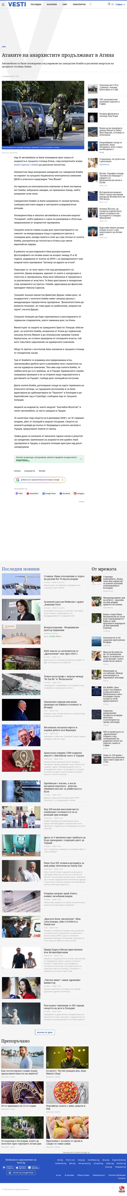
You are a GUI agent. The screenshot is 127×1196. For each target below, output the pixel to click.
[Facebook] (125, 1181)
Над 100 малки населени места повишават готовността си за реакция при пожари (61, 812)
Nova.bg (105, 1160)
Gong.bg (81, 1160)
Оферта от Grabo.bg (51, 633)
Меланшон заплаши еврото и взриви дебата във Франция (60, 729)
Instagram (81, 493)
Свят (64, 4)
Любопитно (79, 4)
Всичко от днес (45, 1032)
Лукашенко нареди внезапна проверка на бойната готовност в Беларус (62, 704)
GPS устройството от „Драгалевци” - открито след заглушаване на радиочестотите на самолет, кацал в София (113, 738)
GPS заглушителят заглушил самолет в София (109, 101)
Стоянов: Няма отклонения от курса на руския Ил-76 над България (64, 577)
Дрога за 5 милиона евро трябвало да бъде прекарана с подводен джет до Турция (65, 840)
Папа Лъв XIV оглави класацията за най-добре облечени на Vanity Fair (64, 864)
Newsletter (34, 493)
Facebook (66, 493)
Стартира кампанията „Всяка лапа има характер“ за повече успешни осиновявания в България (113, 582)
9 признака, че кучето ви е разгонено (112, 160)
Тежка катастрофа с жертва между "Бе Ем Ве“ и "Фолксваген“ (63, 678)
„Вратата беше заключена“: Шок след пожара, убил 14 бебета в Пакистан (62, 921)
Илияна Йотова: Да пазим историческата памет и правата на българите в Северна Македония (110, 213)
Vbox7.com (70, 1160)
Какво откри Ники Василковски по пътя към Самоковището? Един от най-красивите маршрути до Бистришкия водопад (114, 621)
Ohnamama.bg (84, 1163)
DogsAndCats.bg (119, 1160)
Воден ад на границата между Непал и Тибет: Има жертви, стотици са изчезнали (111, 131)
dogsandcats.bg (104, 164)
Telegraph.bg (120, 1167)
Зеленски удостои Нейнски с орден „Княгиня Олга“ (63, 603)
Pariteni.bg (121, 1163)
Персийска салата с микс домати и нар (65, 1107)
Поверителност (99, 1175)
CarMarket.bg (60, 1163)
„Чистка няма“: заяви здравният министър (62, 981)
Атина (18, 471)
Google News (51, 493)
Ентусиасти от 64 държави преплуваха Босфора (114, 640)
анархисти (30, 471)
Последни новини (21, 569)
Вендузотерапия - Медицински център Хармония (61, 629)
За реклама (69, 1175)
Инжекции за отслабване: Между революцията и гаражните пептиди (113, 674)
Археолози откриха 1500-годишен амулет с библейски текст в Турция (64, 754)
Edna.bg (108, 1167)
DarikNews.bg (93, 1160)
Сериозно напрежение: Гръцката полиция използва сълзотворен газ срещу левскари (112, 716)
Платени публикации (117, 1175)
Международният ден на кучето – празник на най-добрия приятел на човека (114, 601)
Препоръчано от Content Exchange (75, 1152)
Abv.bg (60, 1160)
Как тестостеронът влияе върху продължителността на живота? (19, 1072)
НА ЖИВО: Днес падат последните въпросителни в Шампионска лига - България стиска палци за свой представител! (113, 694)
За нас (58, 1175)
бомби (42, 471)
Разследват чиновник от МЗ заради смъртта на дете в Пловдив (64, 1007)
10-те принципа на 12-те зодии (18, 1105)
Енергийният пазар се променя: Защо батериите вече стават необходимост (111, 146)
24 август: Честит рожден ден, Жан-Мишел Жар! (66, 1072)
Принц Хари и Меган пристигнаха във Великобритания (63, 951)
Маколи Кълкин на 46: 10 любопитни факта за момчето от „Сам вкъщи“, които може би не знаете (113, 656)
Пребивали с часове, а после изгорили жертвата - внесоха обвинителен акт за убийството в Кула (63, 787)
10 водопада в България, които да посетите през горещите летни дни (21, 1142)
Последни (36, 4)
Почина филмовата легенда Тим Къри (109, 114)
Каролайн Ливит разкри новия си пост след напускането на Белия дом (111, 231)
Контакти (122, 1178)
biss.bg (101, 152)
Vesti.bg (17, 4)
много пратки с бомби (26, 164)
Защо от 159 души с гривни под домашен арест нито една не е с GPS (114, 758)
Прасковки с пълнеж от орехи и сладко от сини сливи (64, 1142)
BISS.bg (72, 1163)
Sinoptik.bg (98, 1163)
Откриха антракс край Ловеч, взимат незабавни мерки (60, 895)
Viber (21, 493)
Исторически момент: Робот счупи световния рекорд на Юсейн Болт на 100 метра (112, 195)
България (52, 4)
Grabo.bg (110, 1163)
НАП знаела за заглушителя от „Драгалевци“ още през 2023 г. (61, 652)
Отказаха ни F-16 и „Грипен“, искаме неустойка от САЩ (108, 87)
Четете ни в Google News (23, 1173)
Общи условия (83, 1175)
